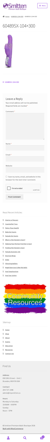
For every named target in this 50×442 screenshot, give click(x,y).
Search (25, 438)
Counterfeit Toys (11, 224)
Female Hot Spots (11, 236)
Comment (10, 111)
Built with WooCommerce (13, 428)
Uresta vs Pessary (11, 220)
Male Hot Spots (10, 232)
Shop (7, 334)
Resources (9, 350)
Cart (38, 436)
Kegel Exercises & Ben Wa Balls (16, 267)
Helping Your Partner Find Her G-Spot (18, 244)
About (7, 338)
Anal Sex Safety (11, 275)
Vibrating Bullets (11, 264)
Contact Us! (9, 354)
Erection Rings (10, 256)
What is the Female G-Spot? (15, 240)
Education (9, 346)
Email (9, 155)
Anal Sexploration (11, 271)
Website (9, 166)
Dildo (7, 260)
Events (7, 342)
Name (9, 144)
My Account (8, 438)
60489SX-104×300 (17, 16)
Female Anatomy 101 (12, 252)
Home (7, 16)
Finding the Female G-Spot (15, 248)
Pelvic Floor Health (12, 228)
